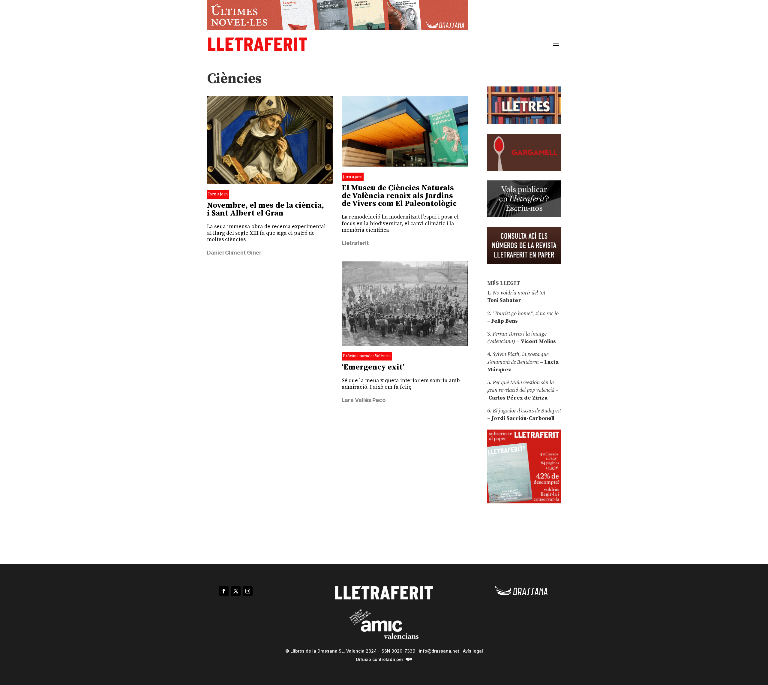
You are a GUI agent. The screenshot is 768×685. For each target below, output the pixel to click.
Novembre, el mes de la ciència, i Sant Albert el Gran (265, 209)
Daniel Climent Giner (234, 252)
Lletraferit (355, 243)
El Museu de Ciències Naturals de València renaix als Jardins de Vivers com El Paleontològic (399, 196)
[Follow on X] (236, 591)
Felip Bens (504, 321)
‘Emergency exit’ (373, 367)
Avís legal (473, 650)
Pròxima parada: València (367, 356)
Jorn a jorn (218, 194)
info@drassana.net (439, 650)
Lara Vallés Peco (364, 400)
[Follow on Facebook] (224, 591)
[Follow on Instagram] (248, 591)
